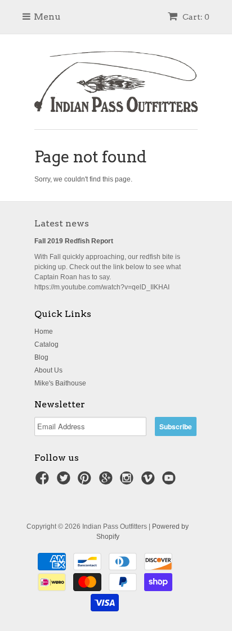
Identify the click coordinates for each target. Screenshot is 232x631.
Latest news (61, 223)
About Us (48, 370)
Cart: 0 (195, 16)
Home (43, 331)
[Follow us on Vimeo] (149, 481)
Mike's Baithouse (60, 383)
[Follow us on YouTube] (170, 481)
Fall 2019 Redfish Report (73, 241)
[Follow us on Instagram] (128, 481)
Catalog (46, 344)
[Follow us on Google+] (107, 481)
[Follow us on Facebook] (43, 481)
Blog (41, 357)
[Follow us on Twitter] (65, 481)
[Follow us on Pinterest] (86, 481)
